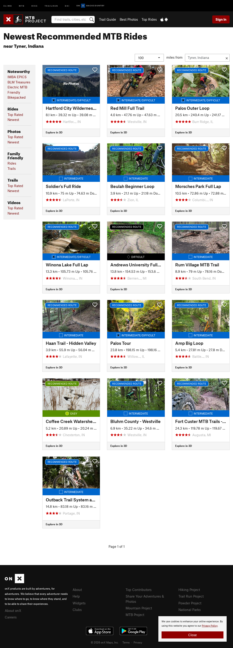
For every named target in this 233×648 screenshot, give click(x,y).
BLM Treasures (19, 82)
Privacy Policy (210, 625)
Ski (67, 5)
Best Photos (129, 19)
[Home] (27, 19)
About (77, 590)
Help (76, 596)
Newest (13, 120)
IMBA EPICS (17, 77)
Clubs (77, 610)
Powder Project (189, 603)
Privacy (138, 642)
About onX (13, 610)
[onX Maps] (14, 582)
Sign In (220, 19)
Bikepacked (17, 97)
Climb (7, 5)
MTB (22, 5)
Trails (12, 168)
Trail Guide (107, 19)
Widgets (79, 603)
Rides (12, 163)
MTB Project (135, 615)
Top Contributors (139, 590)
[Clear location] (227, 57)
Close (192, 635)
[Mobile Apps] (164, 19)
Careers (11, 617)
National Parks (189, 610)
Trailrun (51, 5)
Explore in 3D (54, 132)
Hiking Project (189, 590)
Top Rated (15, 115)
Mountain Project (139, 608)
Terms (126, 642)
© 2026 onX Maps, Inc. (105, 642)
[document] (192, 628)
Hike (34, 5)
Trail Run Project (191, 596)
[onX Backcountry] (90, 6)
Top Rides (149, 19)
